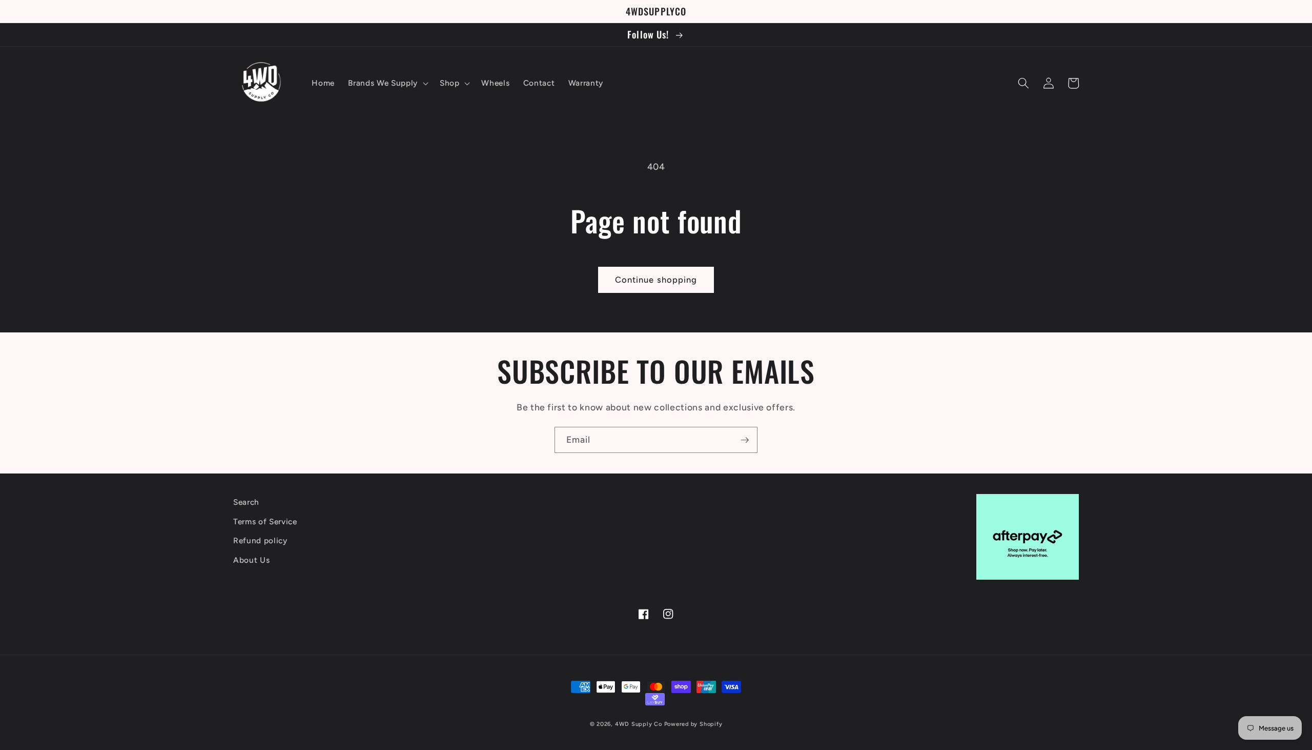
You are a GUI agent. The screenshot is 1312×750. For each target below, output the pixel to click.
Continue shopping (656, 279)
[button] (387, 83)
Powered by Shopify (693, 724)
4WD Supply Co (638, 724)
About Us (251, 560)
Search (246, 502)
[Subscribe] (744, 440)
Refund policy (260, 540)
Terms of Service (265, 521)
